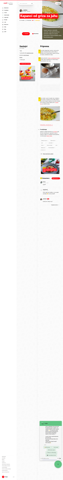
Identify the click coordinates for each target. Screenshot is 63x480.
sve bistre (55, 131)
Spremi (26, 33)
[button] (8, 20)
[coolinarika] (8, 3)
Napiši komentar (55, 178)
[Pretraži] (32, 3)
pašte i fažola (49, 135)
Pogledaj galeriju (45, 124)
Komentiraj (35, 33)
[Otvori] (14, 477)
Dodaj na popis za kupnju (25, 63)
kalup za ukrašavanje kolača (53, 58)
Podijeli (58, 3)
